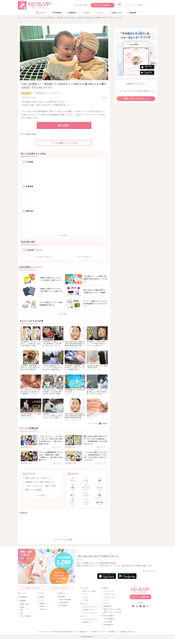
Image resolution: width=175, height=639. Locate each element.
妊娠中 (22, 607)
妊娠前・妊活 (24, 604)
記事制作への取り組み (32, 588)
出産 (53, 486)
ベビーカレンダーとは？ (45, 632)
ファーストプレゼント (90, 613)
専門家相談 (57, 13)
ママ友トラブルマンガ (33, 486)
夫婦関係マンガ (31, 482)
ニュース (42, 13)
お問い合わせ (131, 632)
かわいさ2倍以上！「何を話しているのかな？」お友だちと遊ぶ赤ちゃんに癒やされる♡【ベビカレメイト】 (81, 17)
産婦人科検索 (63, 602)
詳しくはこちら (149, 571)
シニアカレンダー (109, 597)
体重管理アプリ (88, 622)
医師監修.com (107, 606)
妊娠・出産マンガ (32, 478)
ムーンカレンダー (109, 591)
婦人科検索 (63, 605)
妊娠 (47, 486)
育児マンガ (46, 478)
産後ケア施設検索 (65, 599)
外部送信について (84, 632)
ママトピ (35, 17)
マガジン (85, 597)
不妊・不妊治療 (25, 616)
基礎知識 (72, 13)
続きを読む (64, 125)
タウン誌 (85, 600)
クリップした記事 (64, 540)
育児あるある (41, 93)
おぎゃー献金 (107, 622)
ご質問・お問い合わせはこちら (135, 99)
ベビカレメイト (55, 93)
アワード (85, 594)
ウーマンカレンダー (109, 594)
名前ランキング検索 (89, 591)
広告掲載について (114, 632)
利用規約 (123, 632)
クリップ (58, 447)
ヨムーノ (106, 603)
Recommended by (93, 423)
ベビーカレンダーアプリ (90, 619)
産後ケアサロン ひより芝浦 (111, 612)
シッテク (106, 600)
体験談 (42, 597)
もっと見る (62, 235)
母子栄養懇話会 (108, 625)
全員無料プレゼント (89, 610)
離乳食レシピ (44, 603)
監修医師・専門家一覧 (61, 588)
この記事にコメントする (66, 143)
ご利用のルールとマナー (135, 84)
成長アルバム (117, 13)
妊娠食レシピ (44, 606)
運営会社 (57, 632)
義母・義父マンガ (47, 482)
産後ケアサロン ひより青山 (111, 609)
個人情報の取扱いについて (69, 632)
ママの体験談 (37, 490)
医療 (27, 490)
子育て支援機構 (108, 619)
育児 (21, 613)
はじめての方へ (82, 5)
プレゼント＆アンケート (90, 607)
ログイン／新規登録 (102, 5)
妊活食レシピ (44, 609)
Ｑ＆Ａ (87, 13)
